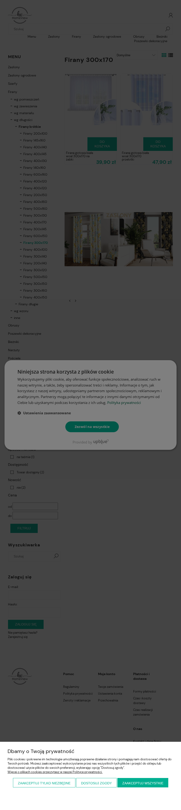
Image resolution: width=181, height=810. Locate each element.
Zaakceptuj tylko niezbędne (44, 783)
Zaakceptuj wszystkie (142, 783)
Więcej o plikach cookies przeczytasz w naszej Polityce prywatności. (55, 772)
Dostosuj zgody (96, 783)
